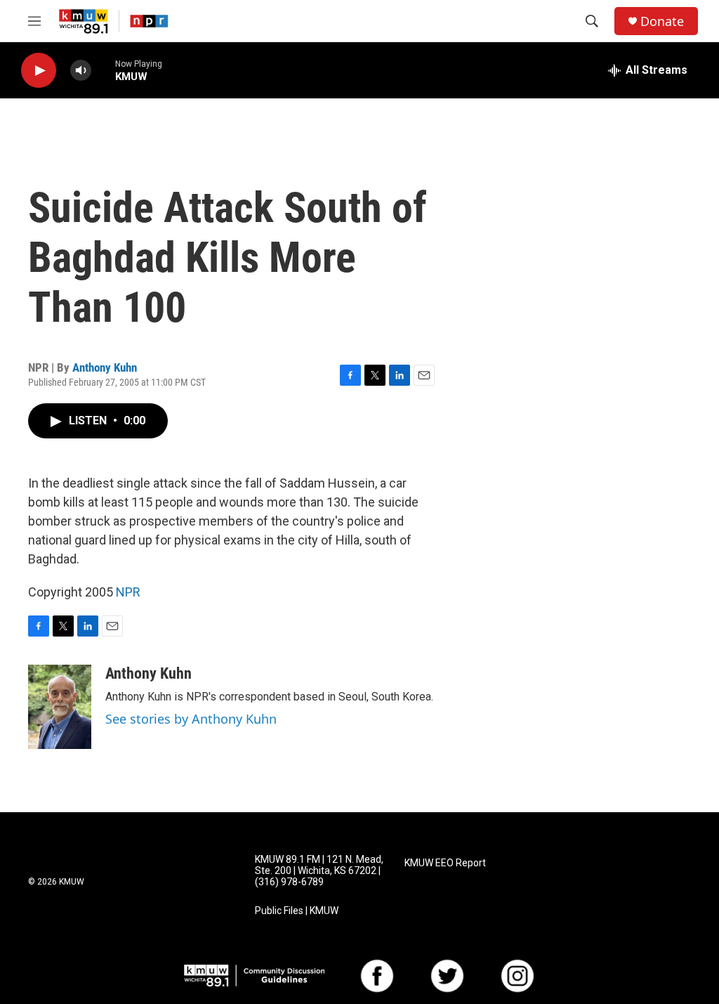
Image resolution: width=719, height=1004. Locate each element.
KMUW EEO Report (445, 863)
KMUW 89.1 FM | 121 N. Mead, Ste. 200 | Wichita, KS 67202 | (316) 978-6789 (319, 870)
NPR (128, 592)
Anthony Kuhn (104, 367)
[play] (38, 71)
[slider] (103, 70)
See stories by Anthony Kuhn (191, 718)
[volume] (81, 70)
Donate (662, 21)
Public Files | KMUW (296, 911)
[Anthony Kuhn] (59, 707)
